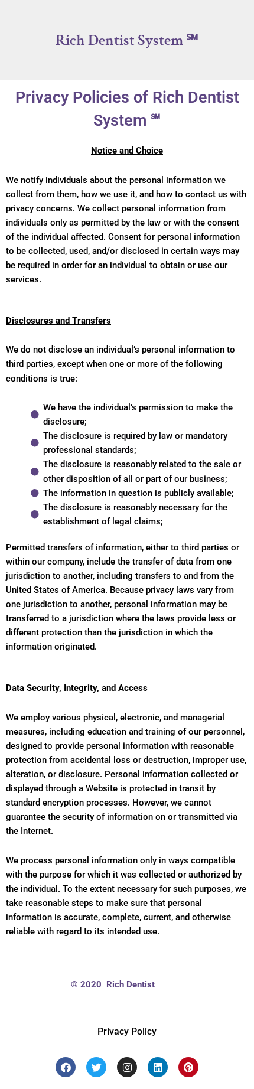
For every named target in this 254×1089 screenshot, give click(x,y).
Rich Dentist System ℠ (127, 40)
